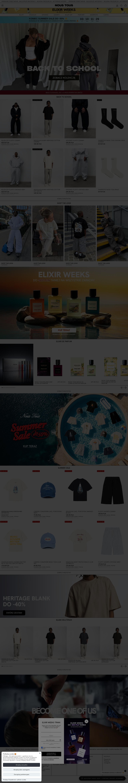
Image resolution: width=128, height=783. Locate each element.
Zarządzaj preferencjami (21, 774)
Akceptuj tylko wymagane (22, 770)
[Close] (40, 753)
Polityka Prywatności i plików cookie (14, 780)
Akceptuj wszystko (21, 765)
